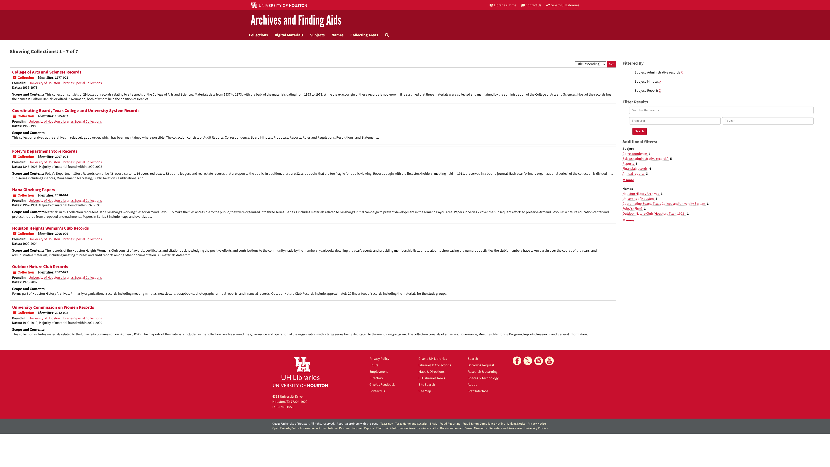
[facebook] (517, 361)
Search (473, 358)
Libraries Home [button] (505, 5)
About (472, 384)
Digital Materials (289, 35)
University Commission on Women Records (53, 307)
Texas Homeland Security (411, 424)
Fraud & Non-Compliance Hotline (484, 424)
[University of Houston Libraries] (300, 372)
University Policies (536, 428)
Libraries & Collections (434, 365)
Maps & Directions (431, 371)
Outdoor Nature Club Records (40, 267)
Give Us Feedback (382, 384)
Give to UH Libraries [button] (565, 5)
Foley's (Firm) (632, 208)
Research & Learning (483, 371)
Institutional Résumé (336, 428)
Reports (628, 163)
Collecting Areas (364, 35)
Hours (373, 365)
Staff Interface (478, 391)
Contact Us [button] (533, 5)
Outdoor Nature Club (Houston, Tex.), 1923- (654, 213)
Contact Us (377, 391)
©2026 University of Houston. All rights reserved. (303, 424)
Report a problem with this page (357, 424)
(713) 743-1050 (283, 407)
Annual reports (633, 173)
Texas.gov (386, 424)
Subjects (317, 35)
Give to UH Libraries (432, 358)
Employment (378, 371)
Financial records (635, 168)
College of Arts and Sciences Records (46, 72)
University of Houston (638, 198)
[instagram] (538, 361)
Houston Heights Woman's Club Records (50, 228)
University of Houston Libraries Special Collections (65, 83)
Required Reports (363, 428)
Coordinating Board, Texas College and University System (664, 203)
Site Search (426, 384)
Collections (258, 35)
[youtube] (549, 361)
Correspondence (635, 153)
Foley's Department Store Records (44, 151)
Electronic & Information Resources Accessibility (407, 428)
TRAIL (433, 424)
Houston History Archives (641, 193)
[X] (528, 361)
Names (337, 35)
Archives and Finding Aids (296, 20)
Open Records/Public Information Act (296, 428)
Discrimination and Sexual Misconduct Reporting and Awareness (481, 428)
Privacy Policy (379, 358)
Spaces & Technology (483, 378)
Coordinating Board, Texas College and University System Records (75, 111)
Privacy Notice (537, 424)
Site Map (424, 391)
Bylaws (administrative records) (645, 158)
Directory (376, 378)
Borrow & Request (481, 365)
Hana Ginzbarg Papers (33, 190)
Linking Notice (516, 424)
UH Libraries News (431, 378)
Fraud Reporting (449, 424)
